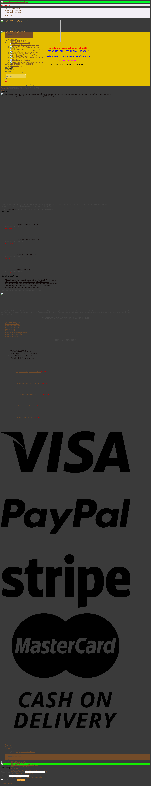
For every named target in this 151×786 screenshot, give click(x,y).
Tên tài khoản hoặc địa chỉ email (13, 772)
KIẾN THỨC (9, 64)
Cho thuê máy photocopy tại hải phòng (25, 52)
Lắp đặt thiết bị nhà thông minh (16, 287)
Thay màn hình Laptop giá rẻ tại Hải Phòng (20, 282)
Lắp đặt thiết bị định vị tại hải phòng (24, 55)
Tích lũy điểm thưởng (12, 8)
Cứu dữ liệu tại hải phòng (21, 60)
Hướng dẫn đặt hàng (12, 324)
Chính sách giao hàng (13, 12)
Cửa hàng (8, 747)
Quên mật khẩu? (7, 783)
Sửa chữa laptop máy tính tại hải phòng (26, 45)
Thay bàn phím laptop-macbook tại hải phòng (21, 285)
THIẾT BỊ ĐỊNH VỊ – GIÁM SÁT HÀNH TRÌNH (21, 65)
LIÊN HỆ (8, 72)
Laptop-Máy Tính (16, 66)
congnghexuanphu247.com (25, 752)
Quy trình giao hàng (12, 327)
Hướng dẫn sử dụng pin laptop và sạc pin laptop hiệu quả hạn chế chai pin (31, 283)
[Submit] (6, 78)
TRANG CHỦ (9, 40)
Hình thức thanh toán (12, 325)
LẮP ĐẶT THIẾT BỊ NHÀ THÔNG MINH (23, 359)
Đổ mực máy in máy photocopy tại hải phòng (27, 62)
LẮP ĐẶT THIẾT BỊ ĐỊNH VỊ (19, 357)
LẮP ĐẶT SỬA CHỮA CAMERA (21, 352)
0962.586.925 (12, 209)
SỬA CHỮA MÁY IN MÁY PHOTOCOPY (24, 353)
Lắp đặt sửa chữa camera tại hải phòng (26, 47)
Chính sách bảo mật (12, 336)
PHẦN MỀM (9, 68)
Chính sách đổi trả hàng (13, 10)
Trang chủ (4, 88)
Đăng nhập (20, 780)
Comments (50, 280)
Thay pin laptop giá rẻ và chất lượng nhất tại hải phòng (24, 280)
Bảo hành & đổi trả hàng (13, 331)
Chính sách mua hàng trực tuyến (16, 333)
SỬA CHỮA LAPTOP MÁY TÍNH (21, 350)
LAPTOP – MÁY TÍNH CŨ (20, 766)
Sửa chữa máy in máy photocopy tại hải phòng (28, 50)
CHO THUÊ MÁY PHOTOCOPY (21, 355)
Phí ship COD (10, 329)
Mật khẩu (4, 776)
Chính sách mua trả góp (13, 334)
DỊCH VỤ (8, 42)
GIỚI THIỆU (9, 70)
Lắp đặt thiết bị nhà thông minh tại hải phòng (27, 57)
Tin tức (7, 748)
